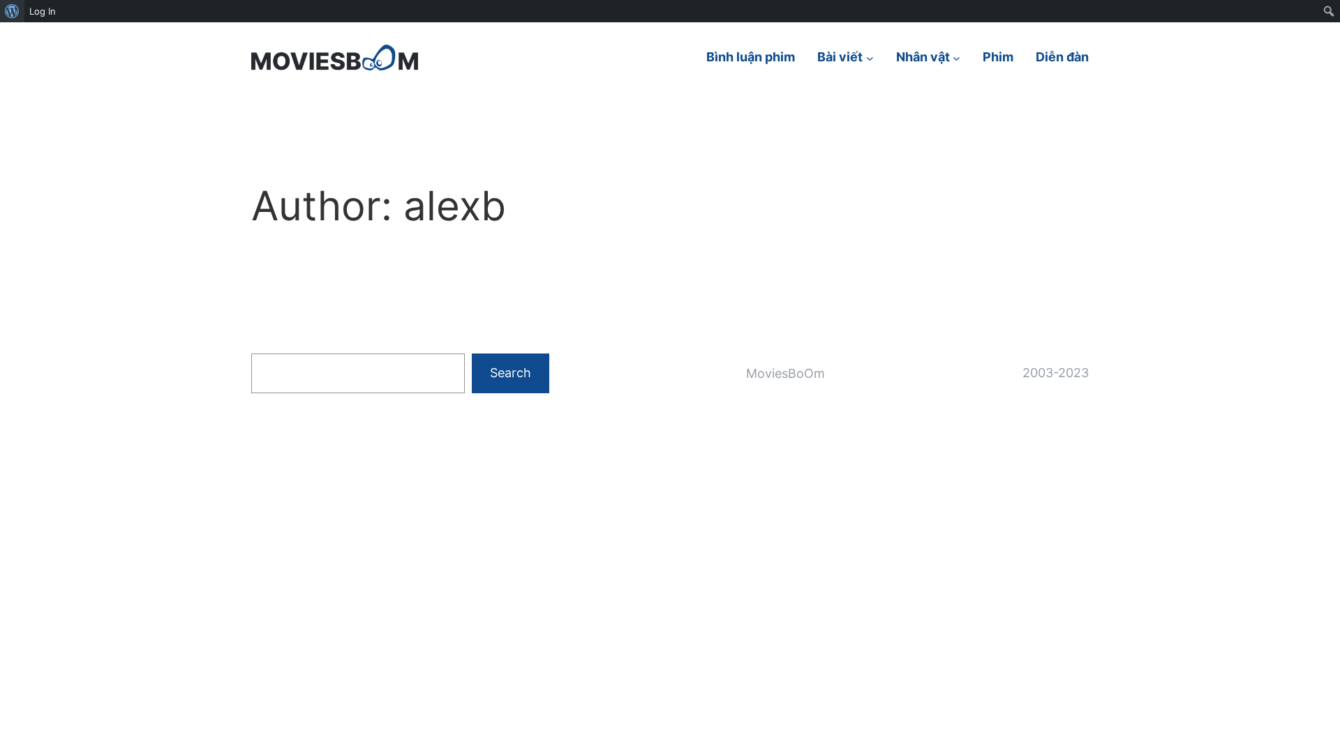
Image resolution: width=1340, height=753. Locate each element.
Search (510, 372)
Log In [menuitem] (42, 11)
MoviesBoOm (785, 373)
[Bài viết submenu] (870, 57)
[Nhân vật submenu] (956, 57)
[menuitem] (12, 11)
